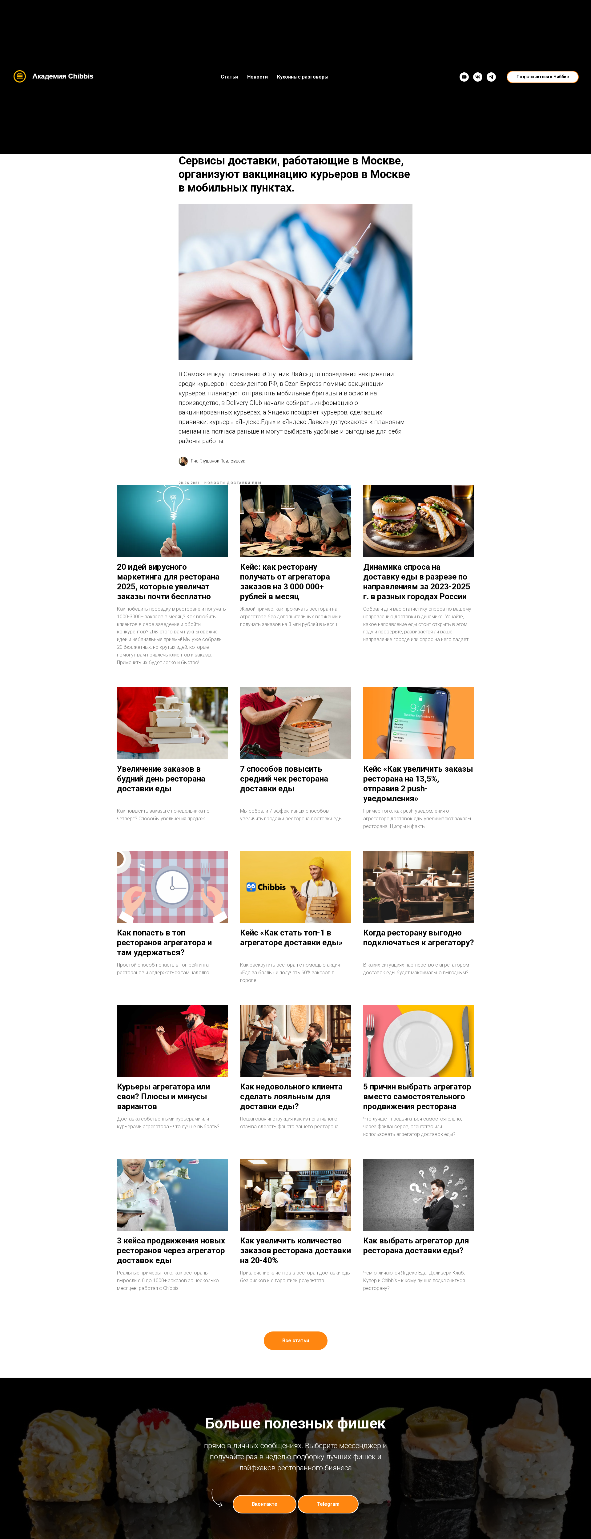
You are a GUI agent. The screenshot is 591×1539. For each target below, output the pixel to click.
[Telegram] (491, 77)
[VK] (477, 77)
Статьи (229, 77)
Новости (257, 77)
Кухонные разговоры (302, 77)
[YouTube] (464, 77)
